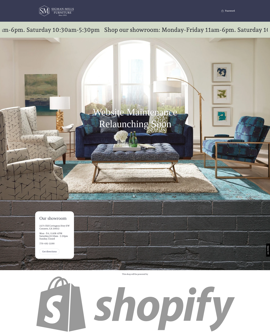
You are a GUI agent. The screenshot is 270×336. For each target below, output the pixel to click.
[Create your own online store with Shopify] (135, 332)
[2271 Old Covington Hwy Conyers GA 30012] (135, 235)
